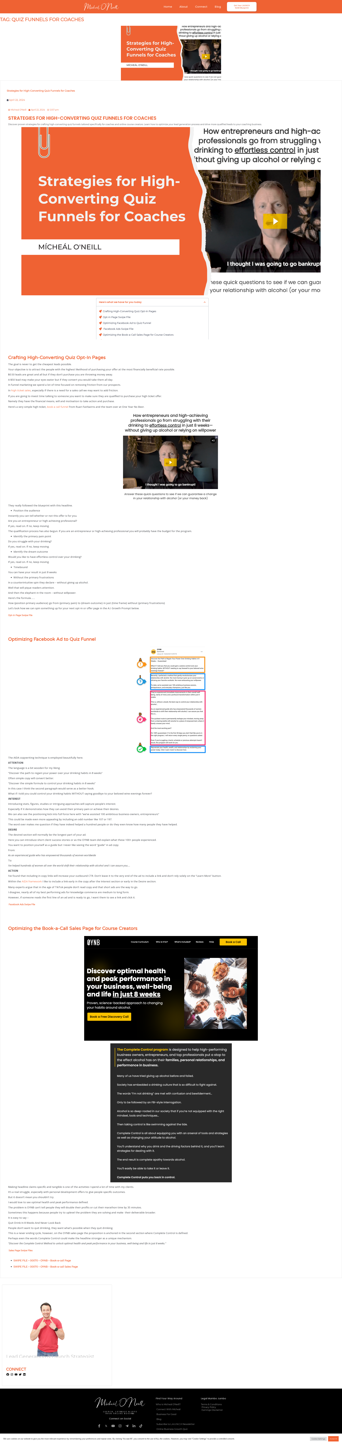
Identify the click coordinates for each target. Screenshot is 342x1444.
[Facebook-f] (99, 1426)
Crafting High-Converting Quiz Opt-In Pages (129, 311)
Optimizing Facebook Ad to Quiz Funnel (127, 323)
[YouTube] (16, 1375)
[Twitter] (20, 1375)
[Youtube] (113, 1426)
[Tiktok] (140, 1426)
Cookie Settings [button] (318, 1439)
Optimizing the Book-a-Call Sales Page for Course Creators (138, 334)
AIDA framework (32, 881)
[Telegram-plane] (127, 1426)
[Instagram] (11, 1375)
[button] (205, 302)
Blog (218, 7)
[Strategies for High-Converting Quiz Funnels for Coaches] (171, 53)
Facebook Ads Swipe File (118, 328)
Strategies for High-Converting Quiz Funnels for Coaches (41, 90)
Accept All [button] (333, 1439)
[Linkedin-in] (134, 1426)
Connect (201, 7)
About (183, 7)
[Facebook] (7, 1375)
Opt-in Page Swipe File (117, 317)
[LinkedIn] (24, 1375)
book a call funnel (57, 406)
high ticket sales (21, 390)
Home (168, 7)
